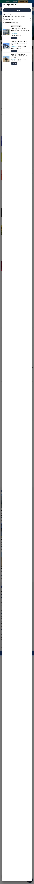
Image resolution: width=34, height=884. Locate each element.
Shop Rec (14, 38)
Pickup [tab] (18, 10)
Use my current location (11, 22)
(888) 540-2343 (16, 35)
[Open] (29, 19)
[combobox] (16, 19)
